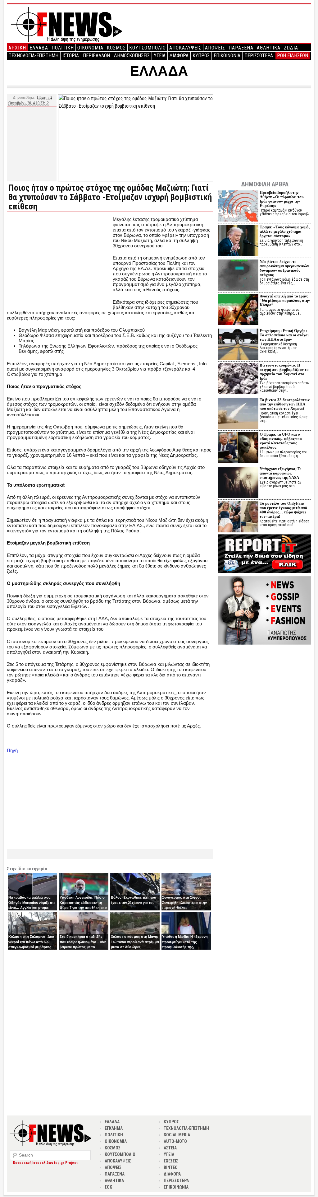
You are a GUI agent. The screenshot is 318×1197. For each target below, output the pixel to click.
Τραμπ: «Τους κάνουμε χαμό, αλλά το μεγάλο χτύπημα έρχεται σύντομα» (285, 231)
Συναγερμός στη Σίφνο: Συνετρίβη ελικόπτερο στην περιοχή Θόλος (184, 902)
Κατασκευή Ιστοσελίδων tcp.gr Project (45, 1163)
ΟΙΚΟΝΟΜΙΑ (90, 48)
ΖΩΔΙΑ (291, 48)
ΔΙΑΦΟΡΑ (179, 55)
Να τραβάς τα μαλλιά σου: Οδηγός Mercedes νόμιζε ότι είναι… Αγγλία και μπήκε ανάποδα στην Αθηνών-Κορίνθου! (31, 907)
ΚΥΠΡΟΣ (201, 55)
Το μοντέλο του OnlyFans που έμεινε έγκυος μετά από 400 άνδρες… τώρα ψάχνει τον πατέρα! (283, 510)
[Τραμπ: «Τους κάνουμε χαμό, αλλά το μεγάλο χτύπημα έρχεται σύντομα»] (238, 241)
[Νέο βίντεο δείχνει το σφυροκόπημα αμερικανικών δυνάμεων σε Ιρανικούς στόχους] (238, 276)
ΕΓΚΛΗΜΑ (114, 1128)
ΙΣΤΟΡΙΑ (70, 55)
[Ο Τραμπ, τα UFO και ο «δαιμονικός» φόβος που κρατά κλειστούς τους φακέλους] (238, 448)
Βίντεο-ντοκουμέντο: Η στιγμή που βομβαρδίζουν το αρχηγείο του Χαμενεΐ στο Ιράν (284, 372)
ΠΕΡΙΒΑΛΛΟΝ (96, 55)
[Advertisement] (59, 260)
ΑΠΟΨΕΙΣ (215, 48)
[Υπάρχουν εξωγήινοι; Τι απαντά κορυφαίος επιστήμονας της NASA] (238, 483)
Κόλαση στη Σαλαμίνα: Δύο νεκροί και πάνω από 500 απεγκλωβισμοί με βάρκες (31, 942)
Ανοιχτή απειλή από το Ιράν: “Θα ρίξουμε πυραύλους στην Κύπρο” (285, 300)
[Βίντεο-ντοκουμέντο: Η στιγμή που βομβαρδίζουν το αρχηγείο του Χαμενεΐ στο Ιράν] (238, 379)
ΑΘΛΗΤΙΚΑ (268, 48)
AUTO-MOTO (175, 1141)
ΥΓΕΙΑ (160, 55)
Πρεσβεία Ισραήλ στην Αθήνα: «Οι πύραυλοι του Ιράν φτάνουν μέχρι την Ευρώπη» (282, 199)
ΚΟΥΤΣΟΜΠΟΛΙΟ (147, 48)
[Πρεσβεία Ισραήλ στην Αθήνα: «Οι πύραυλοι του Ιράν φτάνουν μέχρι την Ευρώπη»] (238, 206)
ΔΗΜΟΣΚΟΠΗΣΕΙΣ (132, 55)
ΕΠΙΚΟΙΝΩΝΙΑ (227, 55)
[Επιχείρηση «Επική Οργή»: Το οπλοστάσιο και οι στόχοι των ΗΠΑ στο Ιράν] (238, 345)
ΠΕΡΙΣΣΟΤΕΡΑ (258, 55)
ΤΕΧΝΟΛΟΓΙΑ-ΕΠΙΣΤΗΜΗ (33, 55)
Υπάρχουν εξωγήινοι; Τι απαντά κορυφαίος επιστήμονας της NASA (281, 473)
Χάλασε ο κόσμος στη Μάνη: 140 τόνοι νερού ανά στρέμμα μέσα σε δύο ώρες (135, 942)
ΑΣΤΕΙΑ (170, 1147)
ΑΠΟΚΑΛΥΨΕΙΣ (185, 48)
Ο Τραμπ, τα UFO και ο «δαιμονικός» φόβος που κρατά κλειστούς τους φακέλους (281, 441)
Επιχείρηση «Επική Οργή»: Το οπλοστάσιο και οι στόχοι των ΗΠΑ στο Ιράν (284, 335)
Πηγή (12, 750)
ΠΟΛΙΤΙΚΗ (63, 48)
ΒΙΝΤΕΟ (171, 1167)
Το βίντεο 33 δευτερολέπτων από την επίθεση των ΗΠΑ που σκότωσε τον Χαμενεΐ (285, 404)
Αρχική (17, 48)
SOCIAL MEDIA (177, 1134)
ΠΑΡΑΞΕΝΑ (241, 48)
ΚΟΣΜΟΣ (116, 48)
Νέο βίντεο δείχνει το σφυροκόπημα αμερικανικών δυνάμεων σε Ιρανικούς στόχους (284, 268)
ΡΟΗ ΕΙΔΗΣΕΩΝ (292, 55)
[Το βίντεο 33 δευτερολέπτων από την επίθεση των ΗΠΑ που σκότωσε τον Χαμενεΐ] (238, 414)
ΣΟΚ (108, 1187)
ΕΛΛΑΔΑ (39, 48)
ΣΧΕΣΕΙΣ (171, 1160)
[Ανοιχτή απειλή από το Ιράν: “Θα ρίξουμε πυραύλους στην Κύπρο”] (238, 310)
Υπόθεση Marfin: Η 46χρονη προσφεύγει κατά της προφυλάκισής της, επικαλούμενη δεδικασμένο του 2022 (185, 947)
